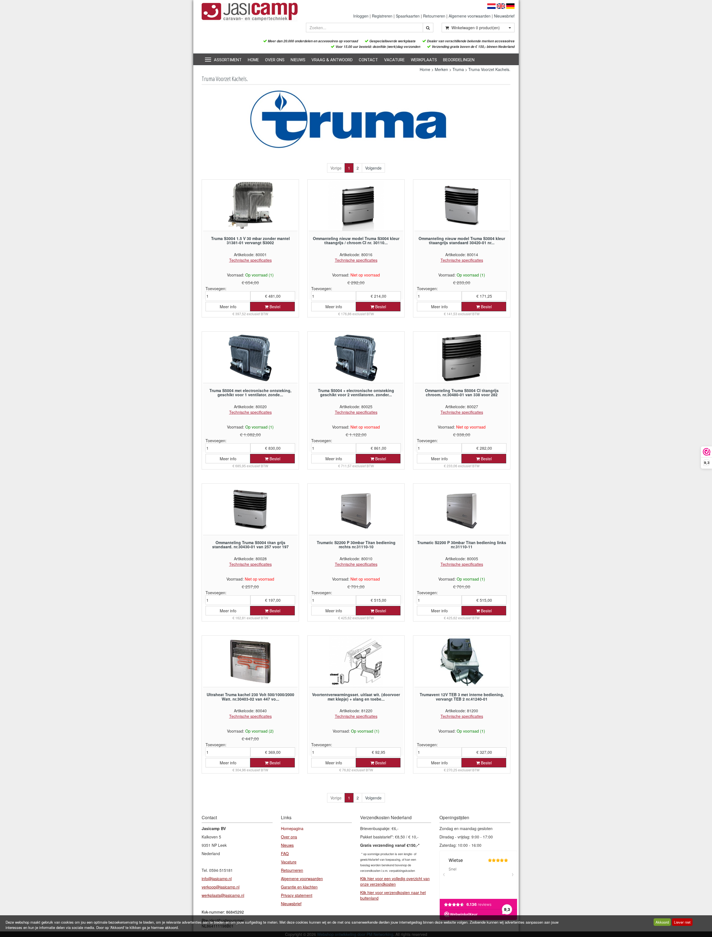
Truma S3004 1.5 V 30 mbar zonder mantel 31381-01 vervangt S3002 (250, 240)
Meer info (228, 306)
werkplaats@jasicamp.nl (223, 895)
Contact (368, 59)
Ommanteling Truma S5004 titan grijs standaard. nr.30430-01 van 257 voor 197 (250, 544)
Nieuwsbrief (504, 16)
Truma (458, 69)
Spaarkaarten (408, 16)
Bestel (274, 306)
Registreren (382, 16)
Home (253, 59)
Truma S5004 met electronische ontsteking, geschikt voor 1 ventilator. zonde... (250, 392)
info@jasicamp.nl (217, 878)
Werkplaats (424, 59)
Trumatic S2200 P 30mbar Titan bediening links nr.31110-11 (461, 544)
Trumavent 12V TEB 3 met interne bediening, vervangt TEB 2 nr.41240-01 (462, 696)
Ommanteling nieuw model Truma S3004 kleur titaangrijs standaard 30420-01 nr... (462, 240)
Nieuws (298, 59)
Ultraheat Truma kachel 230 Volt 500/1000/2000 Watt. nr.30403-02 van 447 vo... (250, 696)
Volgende (373, 168)
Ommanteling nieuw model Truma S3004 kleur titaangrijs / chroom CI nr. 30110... (356, 240)
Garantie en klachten (299, 887)
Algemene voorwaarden (470, 16)
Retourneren (434, 16)
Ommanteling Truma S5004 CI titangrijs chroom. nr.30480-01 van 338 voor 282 (462, 392)
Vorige (336, 168)
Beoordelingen (458, 59)
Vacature (394, 59)
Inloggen (361, 16)
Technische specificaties (250, 260)
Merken (441, 69)
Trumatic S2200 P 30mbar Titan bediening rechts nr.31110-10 (356, 544)
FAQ (285, 853)
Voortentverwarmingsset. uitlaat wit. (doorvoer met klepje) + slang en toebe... (356, 696)
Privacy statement (296, 895)
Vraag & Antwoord (332, 59)
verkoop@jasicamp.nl (220, 887)
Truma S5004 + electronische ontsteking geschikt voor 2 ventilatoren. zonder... (356, 392)
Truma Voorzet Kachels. (489, 69)
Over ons (275, 59)
